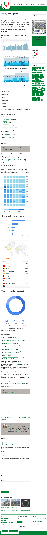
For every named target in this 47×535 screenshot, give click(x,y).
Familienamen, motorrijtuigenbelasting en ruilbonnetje (14, 345)
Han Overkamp (6, 119)
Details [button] (10, 532)
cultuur (34, 74)
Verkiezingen (41, 95)
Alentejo (34, 68)
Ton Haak (5, 121)
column (40, 72)
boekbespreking (38, 70)
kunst (42, 81)
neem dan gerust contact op (8, 392)
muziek (37, 85)
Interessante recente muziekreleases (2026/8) (5, 509)
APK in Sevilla (6, 358)
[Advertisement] (15, 402)
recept (39, 89)
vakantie (34, 95)
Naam (2, 475)
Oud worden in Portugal (8, 354)
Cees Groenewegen (7, 134)
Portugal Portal (43, 518)
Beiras (34, 70)
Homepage (5, 156)
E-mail (2, 480)
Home (2, 516)
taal (36, 92)
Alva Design (17, 431)
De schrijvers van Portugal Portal (7, 522)
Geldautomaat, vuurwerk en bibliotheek (11, 348)
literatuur (41, 83)
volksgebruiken (36, 97)
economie (41, 74)
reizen (43, 89)
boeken (43, 70)
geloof (41, 78)
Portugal (35, 89)
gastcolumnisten (7, 127)
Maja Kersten (6, 124)
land (33, 83)
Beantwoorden (4, 451)
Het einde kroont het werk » (24, 417)
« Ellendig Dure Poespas (6, 417)
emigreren (39, 76)
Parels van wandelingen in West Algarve (11, 159)
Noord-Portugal (35, 87)
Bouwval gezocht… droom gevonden (10, 357)
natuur (40, 85)
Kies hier (36, 43)
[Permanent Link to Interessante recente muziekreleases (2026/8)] (5, 499)
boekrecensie (35, 72)
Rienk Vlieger (6, 125)
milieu (33, 85)
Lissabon (37, 83)
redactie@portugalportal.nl (37, 521)
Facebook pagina (16, 364)
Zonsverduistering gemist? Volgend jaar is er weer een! (25, 510)
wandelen (35, 100)
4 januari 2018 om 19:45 (9, 444)
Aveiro (43, 68)
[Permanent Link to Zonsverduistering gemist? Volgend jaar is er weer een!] (25, 499)
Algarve (39, 68)
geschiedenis (36, 81)
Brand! (4, 355)
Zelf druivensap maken (8, 157)
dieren (38, 74)
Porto (41, 87)
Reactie (3, 462)
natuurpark (43, 85)
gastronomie (37, 78)
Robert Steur (6, 122)
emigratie (34, 76)
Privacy (2, 524)
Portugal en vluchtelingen (8, 352)
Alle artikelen (3, 520)
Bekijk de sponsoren (35, 60)
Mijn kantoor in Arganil (8, 343)
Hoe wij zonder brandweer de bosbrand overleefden (14, 161)
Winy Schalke (6, 139)
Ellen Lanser (5, 136)
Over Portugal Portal (5, 518)
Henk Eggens (6, 137)
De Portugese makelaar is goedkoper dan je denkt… (14, 351)
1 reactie (8, 15)
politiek (39, 87)
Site (2, 486)
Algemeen (5, 419)
